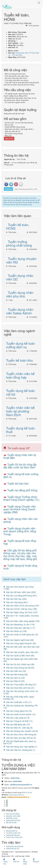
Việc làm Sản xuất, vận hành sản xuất (21, 647)
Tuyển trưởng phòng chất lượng (19, 243)
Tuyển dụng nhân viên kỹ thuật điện (19, 456)
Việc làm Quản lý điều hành (19, 655)
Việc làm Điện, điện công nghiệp (22, 621)
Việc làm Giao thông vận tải (19, 667)
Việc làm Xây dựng (16, 602)
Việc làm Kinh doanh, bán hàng (18, 587)
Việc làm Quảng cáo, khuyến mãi (21, 731)
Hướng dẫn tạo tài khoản (14, 846)
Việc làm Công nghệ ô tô (18, 710)
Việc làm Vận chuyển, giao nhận (21, 652)
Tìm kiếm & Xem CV (13, 833)
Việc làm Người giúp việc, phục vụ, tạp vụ (19, 742)
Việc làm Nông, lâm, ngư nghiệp (21, 746)
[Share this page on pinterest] (16, 184)
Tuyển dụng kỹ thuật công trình (20, 567)
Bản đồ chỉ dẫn (11, 822)
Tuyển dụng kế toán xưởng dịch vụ (20, 345)
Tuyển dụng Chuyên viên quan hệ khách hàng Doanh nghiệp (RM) (19, 509)
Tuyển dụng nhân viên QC (19, 277)
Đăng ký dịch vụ (11, 831)
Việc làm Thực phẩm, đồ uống (20, 684)
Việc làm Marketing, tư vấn (20, 624)
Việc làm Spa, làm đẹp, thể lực (20, 737)
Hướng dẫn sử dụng (13, 820)
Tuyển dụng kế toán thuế (20, 430)
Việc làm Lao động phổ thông (21, 595)
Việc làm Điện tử (15, 681)
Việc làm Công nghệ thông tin (20, 643)
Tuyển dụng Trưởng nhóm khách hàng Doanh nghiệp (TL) (21, 498)
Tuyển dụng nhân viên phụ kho (19, 294)
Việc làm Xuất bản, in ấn (18, 702)
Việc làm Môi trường (16, 674)
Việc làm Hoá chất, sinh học (20, 687)
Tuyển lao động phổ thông (22, 490)
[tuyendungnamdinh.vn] (7, 5)
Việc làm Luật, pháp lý (17, 717)
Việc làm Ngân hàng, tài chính (21, 612)
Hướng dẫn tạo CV (12, 848)
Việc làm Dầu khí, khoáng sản (20, 749)
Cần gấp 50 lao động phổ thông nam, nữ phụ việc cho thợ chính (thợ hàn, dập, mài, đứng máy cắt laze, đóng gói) (20, 554)
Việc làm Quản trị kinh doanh (20, 714)
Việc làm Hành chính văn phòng (22, 605)
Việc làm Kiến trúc (15, 671)
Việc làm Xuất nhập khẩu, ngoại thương (18, 697)
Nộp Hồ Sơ (9, 138)
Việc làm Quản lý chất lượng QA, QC (20, 635)
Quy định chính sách (13, 816)
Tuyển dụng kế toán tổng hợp (19, 542)
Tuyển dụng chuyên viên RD (21, 260)
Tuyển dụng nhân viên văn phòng (20, 520)
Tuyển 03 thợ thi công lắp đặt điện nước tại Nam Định (19, 465)
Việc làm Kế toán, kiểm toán (20, 592)
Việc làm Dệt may (16, 598)
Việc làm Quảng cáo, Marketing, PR (20, 706)
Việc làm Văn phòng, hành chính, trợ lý (20, 692)
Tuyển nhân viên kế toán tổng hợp (20, 375)
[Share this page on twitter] (11, 184)
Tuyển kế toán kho (19, 360)
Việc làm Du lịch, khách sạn (19, 664)
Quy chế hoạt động (12, 814)
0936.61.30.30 (27, 792)
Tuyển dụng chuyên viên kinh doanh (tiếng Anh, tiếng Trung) (19, 531)
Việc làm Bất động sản (17, 724)
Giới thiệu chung (11, 818)
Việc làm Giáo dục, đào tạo (20, 627)
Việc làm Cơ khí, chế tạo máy (21, 608)
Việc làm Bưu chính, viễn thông (20, 734)
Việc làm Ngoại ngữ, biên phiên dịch (20, 659)
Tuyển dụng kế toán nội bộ (20, 392)
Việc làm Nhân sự (16, 631)
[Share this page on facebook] (6, 184)
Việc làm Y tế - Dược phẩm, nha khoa (21, 616)
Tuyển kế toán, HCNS (17, 226)
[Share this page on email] (21, 184)
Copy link (8, 189)
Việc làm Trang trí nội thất (19, 721)
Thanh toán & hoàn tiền (14, 837)
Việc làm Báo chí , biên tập (19, 727)
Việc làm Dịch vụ (15, 677)
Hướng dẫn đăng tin (13, 835)
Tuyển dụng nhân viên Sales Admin (19, 311)
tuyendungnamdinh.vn (29, 200)
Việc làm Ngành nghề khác (19, 640)
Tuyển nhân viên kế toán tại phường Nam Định (20, 411)
